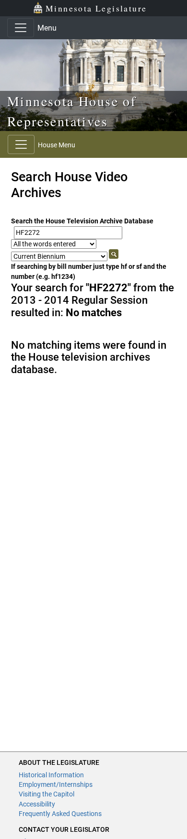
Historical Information (51, 775)
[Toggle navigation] (20, 27)
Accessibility (37, 804)
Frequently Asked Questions (60, 813)
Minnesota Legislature (96, 8)
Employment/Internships (56, 784)
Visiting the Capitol (46, 794)
